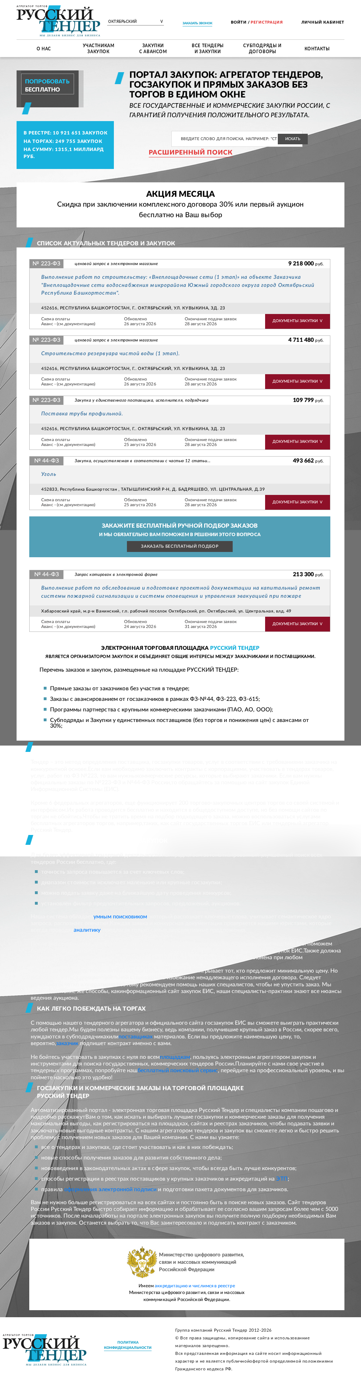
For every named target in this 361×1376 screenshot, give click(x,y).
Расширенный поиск (191, 153)
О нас (44, 48)
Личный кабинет (322, 22)
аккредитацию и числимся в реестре (195, 1286)
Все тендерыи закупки (208, 48)
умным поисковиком (120, 916)
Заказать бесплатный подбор (179, 546)
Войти (239, 22)
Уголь (48, 474)
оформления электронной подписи (110, 1189)
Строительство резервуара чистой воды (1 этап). (110, 353)
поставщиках (135, 1036)
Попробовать (47, 81)
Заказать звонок (197, 23)
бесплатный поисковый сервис (177, 1070)
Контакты (317, 48)
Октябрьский (135, 22)
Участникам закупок (99, 48)
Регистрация (267, 22)
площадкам (175, 1057)
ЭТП (281, 1179)
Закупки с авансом (153, 48)
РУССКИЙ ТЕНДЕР (235, 648)
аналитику (87, 930)
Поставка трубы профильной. (82, 413)
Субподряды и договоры (262, 48)
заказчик (67, 1043)
